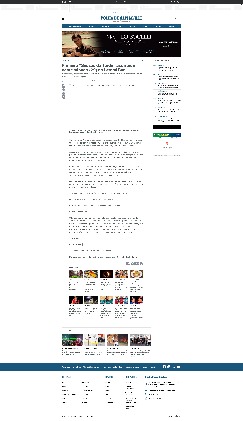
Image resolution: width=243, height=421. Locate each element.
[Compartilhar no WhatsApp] (63, 93)
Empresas (84, 398)
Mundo (158, 26)
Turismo (132, 26)
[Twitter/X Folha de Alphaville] (67, 2)
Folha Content (110, 402)
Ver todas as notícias (167, 127)
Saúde (119, 26)
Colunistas (85, 382)
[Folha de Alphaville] (121, 19)
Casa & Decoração (69, 394)
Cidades (91, 26)
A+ (141, 61)
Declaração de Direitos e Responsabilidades (132, 401)
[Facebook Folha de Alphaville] (62, 2)
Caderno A (66, 390)
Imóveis (107, 382)
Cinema (64, 402)
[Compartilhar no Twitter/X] (63, 89)
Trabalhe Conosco (128, 393)
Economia (84, 386)
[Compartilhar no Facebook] (63, 86)
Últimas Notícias (75, 26)
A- (137, 61)
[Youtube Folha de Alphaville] (70, 2)
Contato (128, 382)
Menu (67, 19)
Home (107, 386)
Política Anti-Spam (130, 408)
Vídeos (171, 26)
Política (145, 26)
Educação (105, 26)
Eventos (108, 398)
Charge (64, 398)
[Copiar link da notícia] (63, 97)
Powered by (171, 416)
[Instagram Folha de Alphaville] (65, 2)
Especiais (84, 402)
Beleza (64, 386)
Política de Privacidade (129, 387)
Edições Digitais (87, 390)
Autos (64, 382)
